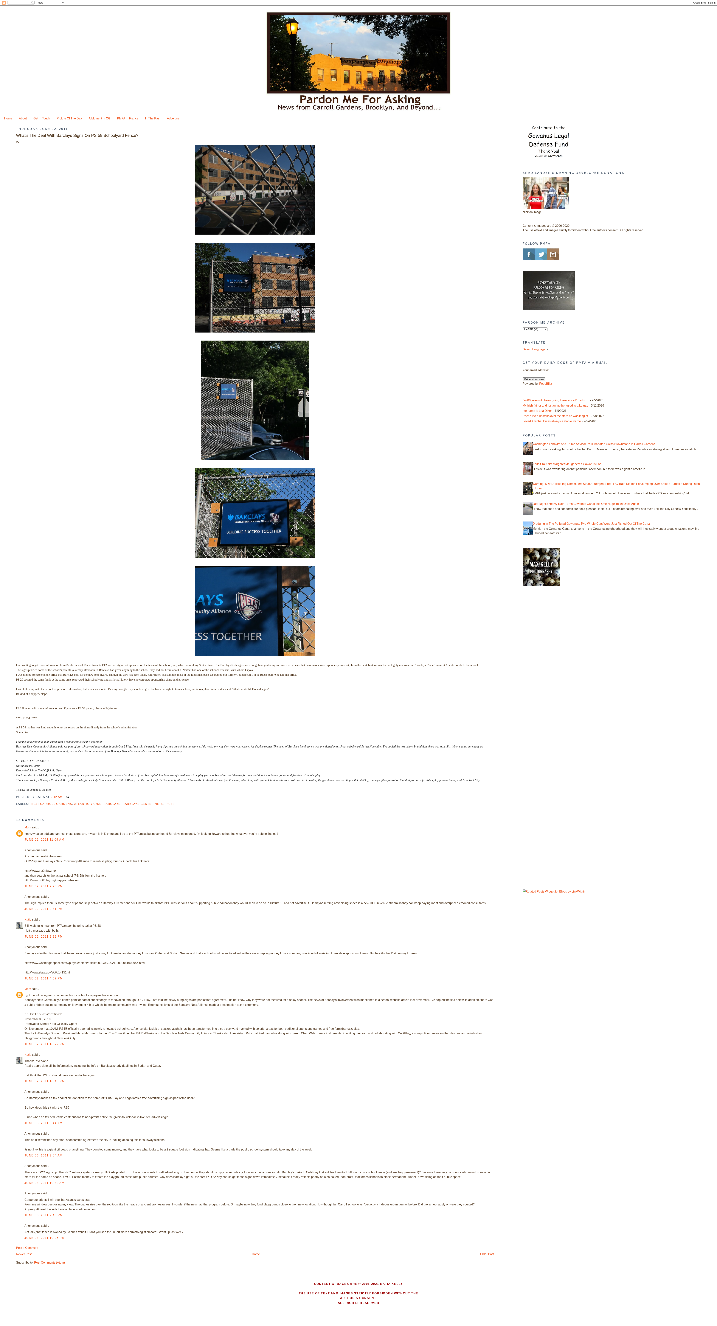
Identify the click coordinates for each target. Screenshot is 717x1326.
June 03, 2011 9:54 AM (43, 1155)
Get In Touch (41, 118)
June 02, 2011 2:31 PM (43, 908)
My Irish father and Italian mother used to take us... (556, 405)
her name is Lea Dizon (538, 410)
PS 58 (170, 803)
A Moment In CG (99, 118)
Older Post (487, 1254)
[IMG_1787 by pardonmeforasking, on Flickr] (255, 234)
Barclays (112, 803)
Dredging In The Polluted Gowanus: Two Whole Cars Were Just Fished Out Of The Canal (592, 523)
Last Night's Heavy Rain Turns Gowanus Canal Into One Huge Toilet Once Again (586, 503)
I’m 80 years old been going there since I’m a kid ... (556, 400)
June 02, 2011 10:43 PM (44, 1081)
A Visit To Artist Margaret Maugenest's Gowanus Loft (567, 464)
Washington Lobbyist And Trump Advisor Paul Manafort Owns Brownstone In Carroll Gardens (594, 444)
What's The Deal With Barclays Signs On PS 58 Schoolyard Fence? (77, 135)
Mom (27, 827)
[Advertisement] (546, 652)
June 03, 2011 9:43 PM (43, 1215)
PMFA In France (127, 118)
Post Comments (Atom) (49, 1262)
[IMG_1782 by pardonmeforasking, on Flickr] (255, 460)
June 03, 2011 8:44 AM (43, 1123)
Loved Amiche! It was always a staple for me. (552, 421)
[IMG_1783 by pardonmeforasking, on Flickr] (255, 557)
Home (8, 118)
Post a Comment (27, 1247)
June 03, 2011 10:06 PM (44, 1237)
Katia (27, 919)
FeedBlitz (545, 383)
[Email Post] (67, 797)
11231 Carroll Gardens (51, 803)
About (23, 118)
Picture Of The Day (69, 118)
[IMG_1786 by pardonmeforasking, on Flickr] (255, 332)
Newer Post (24, 1254)
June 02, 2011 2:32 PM (43, 936)
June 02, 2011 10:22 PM (44, 1044)
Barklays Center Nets (143, 803)
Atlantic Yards (88, 803)
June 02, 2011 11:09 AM (44, 839)
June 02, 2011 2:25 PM (43, 886)
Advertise (173, 118)
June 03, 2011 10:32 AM (44, 1183)
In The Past (152, 118)
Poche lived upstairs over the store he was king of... (556, 416)
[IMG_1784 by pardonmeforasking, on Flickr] (255, 655)
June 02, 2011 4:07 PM (43, 978)
